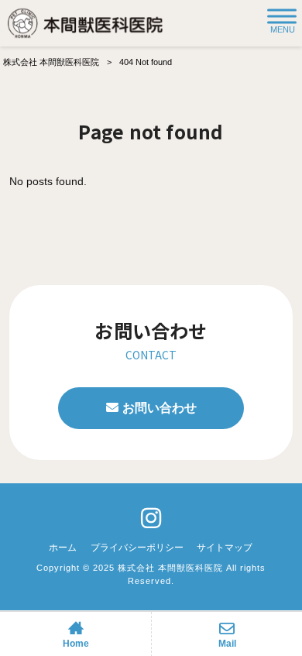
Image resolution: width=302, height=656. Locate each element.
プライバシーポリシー (137, 547)
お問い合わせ (159, 407)
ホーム (63, 547)
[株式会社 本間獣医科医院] (85, 23)
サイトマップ (224, 547)
